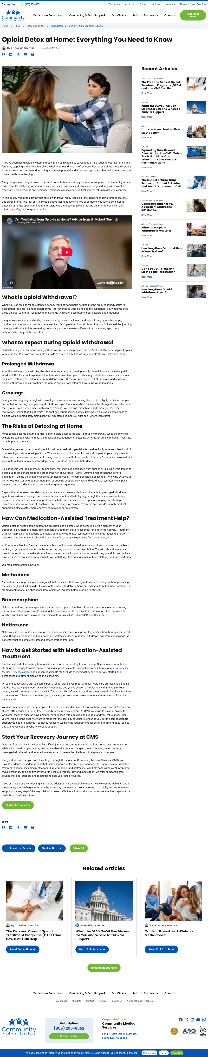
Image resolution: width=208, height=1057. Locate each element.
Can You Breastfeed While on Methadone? (161, 131)
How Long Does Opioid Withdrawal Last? (156, 291)
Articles (156, 4)
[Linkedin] (192, 1020)
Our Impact (114, 4)
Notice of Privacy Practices (193, 4)
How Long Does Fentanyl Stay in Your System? (161, 249)
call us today (88, 791)
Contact (143, 4)
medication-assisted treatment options (79, 545)
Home (5, 26)
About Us (129, 4)
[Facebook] (181, 1020)
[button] (48, 15)
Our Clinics (119, 993)
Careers (169, 993)
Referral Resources (145, 993)
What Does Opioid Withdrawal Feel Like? (156, 229)
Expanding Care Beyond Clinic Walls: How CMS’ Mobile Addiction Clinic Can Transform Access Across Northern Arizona (161, 156)
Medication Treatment (48, 993)
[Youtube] (198, 1020)
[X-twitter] (186, 1020)
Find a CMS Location (18, 805)
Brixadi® (99, 615)
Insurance (170, 4)
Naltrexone (8, 632)
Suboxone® (118, 611)
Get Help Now (9, 4)
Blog (17, 26)
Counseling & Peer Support (87, 993)
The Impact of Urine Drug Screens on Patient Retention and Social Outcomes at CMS (161, 183)
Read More (146, 93)
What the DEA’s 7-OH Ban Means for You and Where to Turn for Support (160, 109)
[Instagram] (204, 1020)
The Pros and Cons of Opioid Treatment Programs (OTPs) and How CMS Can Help (161, 85)
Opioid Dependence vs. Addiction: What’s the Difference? (157, 207)
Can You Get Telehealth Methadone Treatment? (158, 270)
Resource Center (35, 26)
